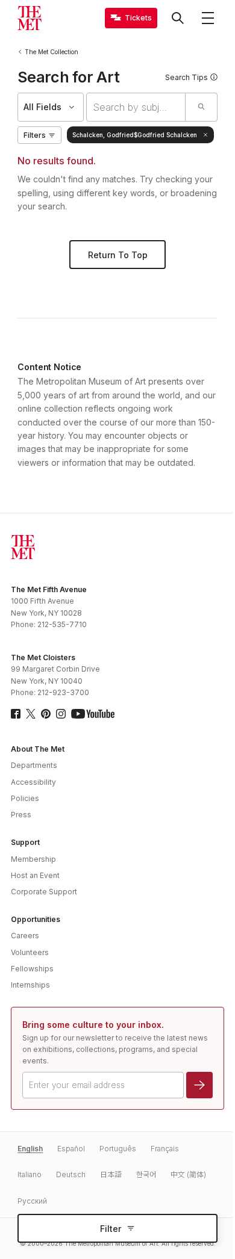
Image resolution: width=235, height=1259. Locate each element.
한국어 (146, 1174)
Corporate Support (44, 891)
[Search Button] (177, 18)
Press (21, 814)
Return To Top (118, 255)
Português (117, 1148)
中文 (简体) (188, 1174)
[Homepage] (29, 18)
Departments (34, 765)
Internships (30, 984)
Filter (110, 1228)
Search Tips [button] (186, 77)
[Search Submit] (201, 107)
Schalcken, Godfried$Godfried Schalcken (134, 134)
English (30, 1148)
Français (165, 1148)
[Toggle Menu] (208, 18)
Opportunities (35, 919)
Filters (35, 135)
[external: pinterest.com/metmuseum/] (46, 714)
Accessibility (33, 782)
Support (25, 842)
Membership (33, 859)
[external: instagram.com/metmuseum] (61, 714)
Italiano (29, 1174)
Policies (25, 798)
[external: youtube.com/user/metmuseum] (92, 714)
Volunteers (30, 952)
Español (71, 1148)
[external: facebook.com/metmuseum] (15, 714)
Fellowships (32, 968)
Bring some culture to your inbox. (93, 1024)
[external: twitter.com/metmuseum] (31, 714)
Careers (25, 935)
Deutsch (71, 1174)
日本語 (111, 1174)
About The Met (37, 748)
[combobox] (136, 107)
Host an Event (35, 875)
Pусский (32, 1200)
